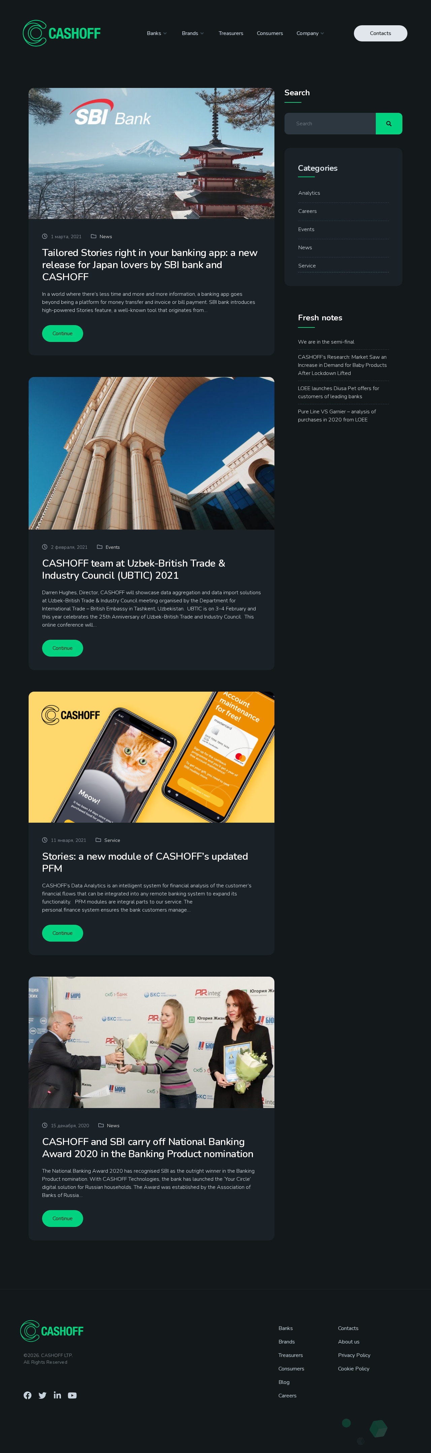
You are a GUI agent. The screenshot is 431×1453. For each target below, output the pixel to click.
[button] (380, 33)
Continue (63, 333)
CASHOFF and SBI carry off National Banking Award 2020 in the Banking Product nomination (147, 1148)
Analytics (309, 193)
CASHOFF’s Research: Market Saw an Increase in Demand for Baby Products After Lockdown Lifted (342, 365)
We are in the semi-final (326, 342)
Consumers (270, 33)
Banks (154, 33)
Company (308, 33)
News (106, 236)
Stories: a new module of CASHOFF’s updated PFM (145, 863)
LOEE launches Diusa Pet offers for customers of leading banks (338, 392)
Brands (190, 33)
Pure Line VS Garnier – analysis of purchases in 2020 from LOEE (337, 415)
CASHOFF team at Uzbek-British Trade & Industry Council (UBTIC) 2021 (133, 570)
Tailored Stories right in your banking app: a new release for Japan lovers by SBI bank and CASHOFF (149, 265)
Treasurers (231, 33)
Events (113, 547)
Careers (307, 211)
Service (112, 840)
